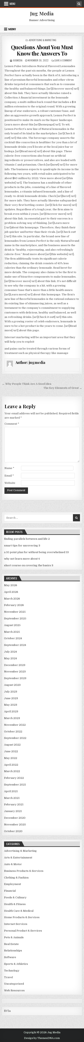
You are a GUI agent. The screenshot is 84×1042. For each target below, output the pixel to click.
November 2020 (15, 824)
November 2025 (15, 611)
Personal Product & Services (23, 930)
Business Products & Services (23, 870)
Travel (8, 977)
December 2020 (14, 817)
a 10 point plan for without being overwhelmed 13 (36, 552)
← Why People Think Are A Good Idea (26, 383)
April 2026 (11, 591)
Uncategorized (14, 983)
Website (9, 482)
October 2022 (13, 731)
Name (9, 468)
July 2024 (10, 651)
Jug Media (42, 13)
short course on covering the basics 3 (28, 565)
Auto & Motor (13, 864)
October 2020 (13, 831)
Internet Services (15, 924)
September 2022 (15, 738)
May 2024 (10, 658)
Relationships (13, 950)
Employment (12, 884)
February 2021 (13, 804)
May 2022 (10, 758)
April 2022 (11, 764)
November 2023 (15, 671)
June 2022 (11, 751)
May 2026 (10, 585)
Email (9, 475)
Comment (11, 423)
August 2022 (12, 744)
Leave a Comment (63, 60)
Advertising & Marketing (42, 40)
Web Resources (14, 990)
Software (10, 957)
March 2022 (12, 771)
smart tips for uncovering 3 (22, 545)
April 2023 (11, 711)
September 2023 (15, 678)
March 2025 (12, 631)
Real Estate (11, 944)
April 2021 (11, 791)
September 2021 (15, 784)
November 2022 (15, 724)
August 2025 (12, 625)
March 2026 (12, 598)
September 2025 (15, 618)
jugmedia (17, 60)
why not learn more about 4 (22, 558)
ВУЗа (7, 1010)
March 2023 (12, 718)
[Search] (79, 3)
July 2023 (10, 691)
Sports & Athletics (16, 963)
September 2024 (15, 645)
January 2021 (13, 811)
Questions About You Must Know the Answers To (42, 50)
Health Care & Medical (18, 910)
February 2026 (14, 605)
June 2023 (11, 698)
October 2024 (13, 638)
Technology (11, 970)
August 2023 (12, 684)
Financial (10, 890)
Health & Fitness (15, 904)
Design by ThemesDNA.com (42, 1038)
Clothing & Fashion (16, 877)
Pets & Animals (14, 937)
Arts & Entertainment (18, 857)
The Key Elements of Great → (62, 387)
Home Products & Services (22, 917)
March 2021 (12, 797)
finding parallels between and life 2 (27, 538)
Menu (12, 4)
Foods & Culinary (15, 897)
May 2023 (10, 704)
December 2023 (14, 665)
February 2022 (14, 777)
